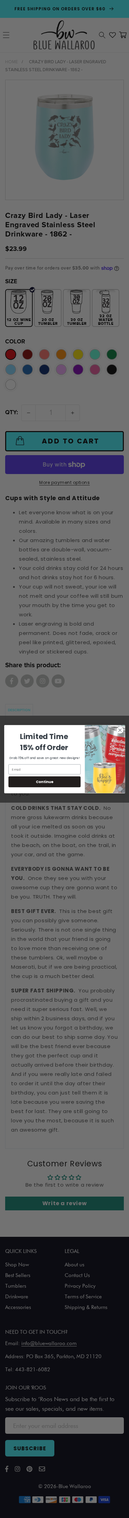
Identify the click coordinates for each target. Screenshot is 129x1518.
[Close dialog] (119, 730)
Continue (44, 781)
